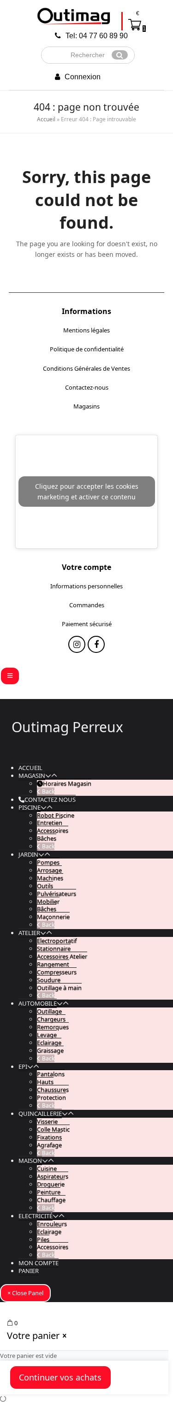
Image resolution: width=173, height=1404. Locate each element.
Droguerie (51, 1184)
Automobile (37, 1003)
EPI (22, 1066)
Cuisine (47, 1168)
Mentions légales (86, 330)
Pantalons (51, 1074)
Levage (47, 1035)
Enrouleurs (52, 1224)
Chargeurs (51, 1019)
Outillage (49, 1011)
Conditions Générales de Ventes (86, 368)
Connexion (83, 77)
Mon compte (38, 1263)
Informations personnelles (86, 586)
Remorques (53, 1027)
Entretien (49, 822)
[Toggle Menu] (10, 676)
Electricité (35, 1216)
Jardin (28, 854)
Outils (45, 886)
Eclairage (49, 1042)
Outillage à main (59, 987)
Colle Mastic (53, 1129)
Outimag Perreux (67, 726)
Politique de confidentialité (87, 349)
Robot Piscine (55, 815)
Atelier (29, 933)
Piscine (29, 807)
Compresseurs (57, 972)
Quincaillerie (40, 1113)
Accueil (46, 119)
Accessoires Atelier (62, 956)
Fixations (49, 1137)
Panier (28, 1271)
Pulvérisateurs (56, 893)
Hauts (45, 1082)
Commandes (86, 605)
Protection (51, 1097)
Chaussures (53, 1089)
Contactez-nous (86, 387)
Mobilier (48, 901)
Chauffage (51, 1200)
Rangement (53, 964)
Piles (43, 1239)
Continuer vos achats (60, 1377)
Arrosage (49, 870)
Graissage (50, 1050)
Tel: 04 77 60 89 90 (97, 36)
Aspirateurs (52, 1176)
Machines (50, 878)
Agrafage (49, 1145)
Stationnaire (54, 948)
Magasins (86, 406)
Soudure (48, 980)
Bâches (46, 838)
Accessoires (52, 830)
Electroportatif (57, 940)
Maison (30, 1160)
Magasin (31, 775)
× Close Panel (25, 1293)
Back (47, 791)
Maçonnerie (53, 916)
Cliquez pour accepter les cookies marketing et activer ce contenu (86, 491)
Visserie (47, 1121)
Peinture (48, 1192)
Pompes (48, 862)
